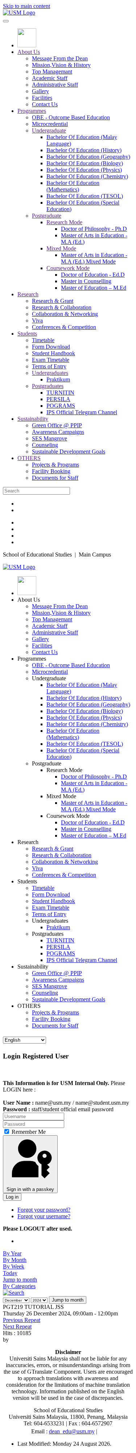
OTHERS (29, 458)
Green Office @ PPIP (57, 425)
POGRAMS (60, 406)
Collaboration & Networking (65, 314)
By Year (12, 1253)
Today (10, 1273)
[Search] (13, 1293)
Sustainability (32, 419)
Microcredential (50, 124)
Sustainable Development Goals (68, 451)
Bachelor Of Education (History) (83, 150)
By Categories (19, 1286)
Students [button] (27, 881)
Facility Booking (51, 471)
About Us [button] (28, 600)
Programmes (31, 111)
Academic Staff (49, 78)
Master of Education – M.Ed (93, 288)
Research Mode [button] (64, 770)
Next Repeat (17, 1326)
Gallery (40, 91)
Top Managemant (52, 71)
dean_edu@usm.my (72, 1431)
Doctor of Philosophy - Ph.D (94, 229)
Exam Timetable (50, 360)
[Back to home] (19, 12)
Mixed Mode (61, 248)
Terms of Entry (49, 366)
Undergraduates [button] (50, 921)
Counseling (45, 445)
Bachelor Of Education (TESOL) (84, 196)
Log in (12, 1197)
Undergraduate (49, 130)
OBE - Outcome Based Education (71, 117)
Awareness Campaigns (58, 432)
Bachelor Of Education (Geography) (88, 157)
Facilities (42, 98)
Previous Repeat (21, 1320)
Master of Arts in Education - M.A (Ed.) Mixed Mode (94, 258)
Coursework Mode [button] (68, 816)
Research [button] (27, 842)
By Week (13, 1266)
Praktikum (58, 379)
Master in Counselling (86, 281)
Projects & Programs (55, 465)
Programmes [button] (31, 659)
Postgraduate (46, 216)
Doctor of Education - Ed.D (93, 275)
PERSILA (58, 399)
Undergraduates (50, 373)
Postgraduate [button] (46, 763)
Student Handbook (53, 353)
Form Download (51, 347)
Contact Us (45, 104)
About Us (28, 52)
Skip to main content (26, 6)
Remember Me (28, 1132)
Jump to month (20, 1279)
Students (27, 333)
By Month (14, 1260)
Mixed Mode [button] (61, 796)
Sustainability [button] (32, 966)
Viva (37, 320)
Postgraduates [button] (47, 934)
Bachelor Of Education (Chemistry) (87, 176)
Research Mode (64, 222)
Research (27, 294)
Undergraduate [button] (49, 678)
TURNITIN (60, 392)
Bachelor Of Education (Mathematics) (72, 186)
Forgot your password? (43, 1210)
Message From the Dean (60, 58)
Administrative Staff (55, 85)
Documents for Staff (55, 478)
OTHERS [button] (29, 1006)
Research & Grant (52, 301)
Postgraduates (47, 386)
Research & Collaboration (61, 307)
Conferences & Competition (64, 327)
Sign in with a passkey (30, 1189)
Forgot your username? (43, 1216)
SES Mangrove (49, 438)
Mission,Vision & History (61, 65)
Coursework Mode (68, 268)
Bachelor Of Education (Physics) (84, 170)
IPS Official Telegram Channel (81, 412)
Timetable (43, 340)
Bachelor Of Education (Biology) (84, 163)
